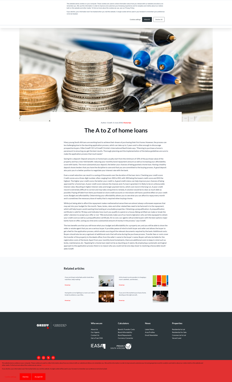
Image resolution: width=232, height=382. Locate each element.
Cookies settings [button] (135, 19)
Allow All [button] (147, 19)
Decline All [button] (159, 19)
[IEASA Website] (98, 346)
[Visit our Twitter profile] (48, 358)
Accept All (39, 377)
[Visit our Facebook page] (39, 358)
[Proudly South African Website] (120, 346)
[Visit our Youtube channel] (53, 358)
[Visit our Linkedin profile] (43, 358)
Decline (25, 377)
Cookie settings (10, 377)
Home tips (127, 123)
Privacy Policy (46, 365)
